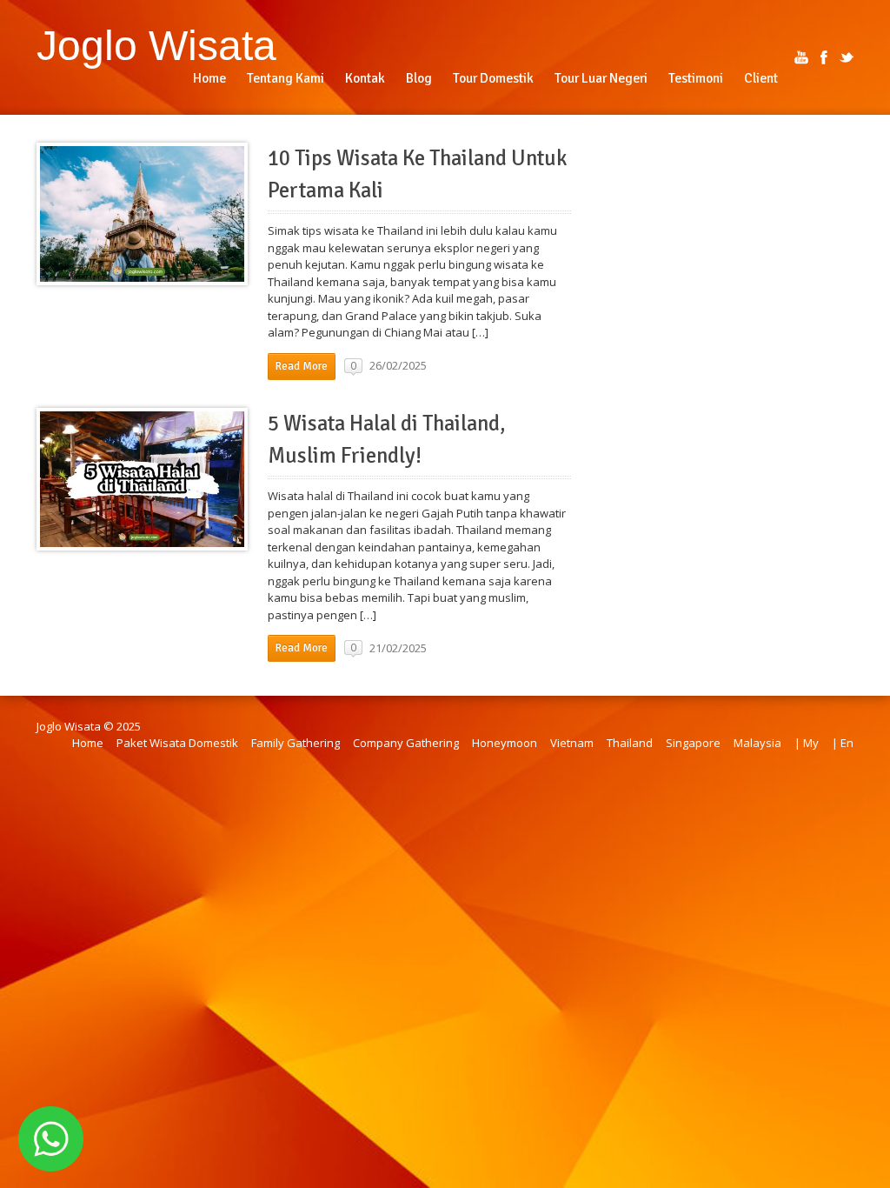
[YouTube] (801, 57)
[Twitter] (846, 57)
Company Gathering (406, 743)
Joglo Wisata (156, 45)
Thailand (630, 743)
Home (87, 743)
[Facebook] (824, 57)
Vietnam (572, 743)
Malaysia (757, 743)
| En (842, 743)
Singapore (693, 743)
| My (806, 743)
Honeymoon (504, 743)
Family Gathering (295, 743)
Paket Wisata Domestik (177, 743)
